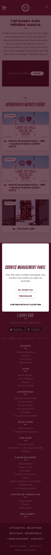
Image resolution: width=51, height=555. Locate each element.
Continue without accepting (25, 305)
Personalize (25, 296)
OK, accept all (25, 290)
